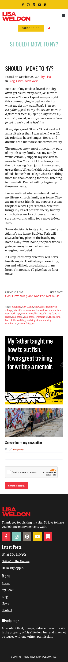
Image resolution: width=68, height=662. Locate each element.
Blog (12, 81)
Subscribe (16, 485)
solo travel (17, 316)
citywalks (39, 306)
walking (21, 320)
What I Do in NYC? (14, 554)
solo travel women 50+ (36, 316)
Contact (7, 610)
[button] (63, 15)
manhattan (55, 310)
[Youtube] (39, 4)
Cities (20, 81)
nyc (18, 313)
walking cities (34, 320)
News (5, 603)
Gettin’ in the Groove (15, 561)
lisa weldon (42, 310)
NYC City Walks (29, 313)
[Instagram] (28, 4)
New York (31, 81)
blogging (16, 306)
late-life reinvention (24, 310)
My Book (7, 590)
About (6, 583)
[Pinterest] (34, 4)
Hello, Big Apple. (13, 568)
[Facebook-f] (23, 4)
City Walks (27, 306)
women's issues (26, 323)
